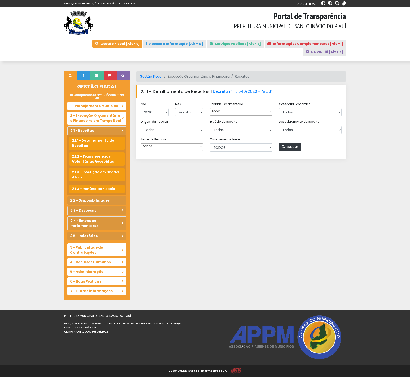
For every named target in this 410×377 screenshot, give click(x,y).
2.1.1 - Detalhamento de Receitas (93, 143)
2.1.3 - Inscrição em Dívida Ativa (95, 175)
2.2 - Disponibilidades (90, 200)
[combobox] (241, 112)
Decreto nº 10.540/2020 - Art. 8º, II (244, 91)
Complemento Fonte (225, 139)
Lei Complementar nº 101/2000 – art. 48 (97, 96)
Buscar (292, 146)
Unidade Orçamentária (226, 104)
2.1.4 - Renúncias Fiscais (93, 188)
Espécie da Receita (223, 122)
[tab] (70, 75)
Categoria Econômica (294, 104)
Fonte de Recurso (153, 139)
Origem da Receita (154, 122)
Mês (178, 104)
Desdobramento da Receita (299, 122)
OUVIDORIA (127, 3)
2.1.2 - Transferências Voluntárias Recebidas (93, 159)
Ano (143, 104)
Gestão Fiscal (151, 76)
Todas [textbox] (216, 111)
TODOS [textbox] (147, 146)
